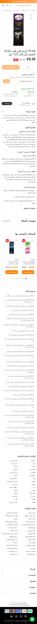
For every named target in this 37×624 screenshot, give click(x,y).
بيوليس (33, 481)
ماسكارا (15, 542)
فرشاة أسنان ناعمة (11, 545)
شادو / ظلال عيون (30, 536)
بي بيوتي (14, 484)
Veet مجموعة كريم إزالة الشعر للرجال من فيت (20, 351)
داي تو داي (14, 463)
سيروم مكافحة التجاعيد (28, 525)
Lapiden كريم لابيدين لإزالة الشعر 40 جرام (21, 314)
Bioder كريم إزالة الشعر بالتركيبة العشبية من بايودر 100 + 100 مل (19, 416)
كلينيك (33, 499)
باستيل (15, 475)
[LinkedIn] (11, 616)
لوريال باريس (13, 472)
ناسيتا (33, 466)
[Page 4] (17, 278)
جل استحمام (31, 533)
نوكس (15, 490)
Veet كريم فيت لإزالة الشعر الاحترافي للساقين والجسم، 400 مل (20, 445)
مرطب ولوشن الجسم (11, 522)
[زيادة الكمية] (33, 67)
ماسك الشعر (31, 539)
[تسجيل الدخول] (11, 5)
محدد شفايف (13, 554)
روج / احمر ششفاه (30, 516)
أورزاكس (14, 496)
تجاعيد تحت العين (30, 551)
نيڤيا (34, 478)
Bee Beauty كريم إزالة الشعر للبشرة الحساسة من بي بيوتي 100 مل (19, 301)
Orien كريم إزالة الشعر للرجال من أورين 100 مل (19, 296)
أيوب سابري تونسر (12, 481)
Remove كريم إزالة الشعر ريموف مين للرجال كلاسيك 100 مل (20, 422)
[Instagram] (25, 616)
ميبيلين (33, 484)
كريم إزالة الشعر (7, 10)
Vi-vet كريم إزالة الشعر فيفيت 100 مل (23, 331)
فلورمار (33, 472)
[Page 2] (23, 278)
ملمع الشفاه (32, 527)
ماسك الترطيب (31, 554)
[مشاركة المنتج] (31, 18)
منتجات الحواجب (30, 545)
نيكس (15, 493)
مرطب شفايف (13, 527)
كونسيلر (33, 548)
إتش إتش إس (13, 460)
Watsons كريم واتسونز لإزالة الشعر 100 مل (21, 386)
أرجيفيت (33, 460)
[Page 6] (11, 278)
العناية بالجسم (25, 10)
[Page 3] (20, 278)
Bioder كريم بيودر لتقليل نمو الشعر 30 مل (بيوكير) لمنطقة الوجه (19, 371)
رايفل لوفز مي (13, 478)
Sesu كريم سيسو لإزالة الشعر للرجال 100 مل (20, 366)
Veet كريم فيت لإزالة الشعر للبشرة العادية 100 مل (19, 382)
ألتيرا (16, 499)
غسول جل (32, 542)
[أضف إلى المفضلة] (32, 240)
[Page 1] (26, 278)
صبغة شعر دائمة (30, 522)
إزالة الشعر (16, 10)
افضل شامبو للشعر (11, 513)
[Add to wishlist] (31, 15)
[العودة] (34, 5)
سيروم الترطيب (12, 551)
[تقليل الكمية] (23, 67)
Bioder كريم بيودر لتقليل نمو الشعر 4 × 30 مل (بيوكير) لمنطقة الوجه (20, 439)
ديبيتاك (33, 259)
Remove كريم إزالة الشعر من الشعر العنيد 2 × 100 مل (19, 400)
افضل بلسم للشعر (12, 525)
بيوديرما (33, 496)
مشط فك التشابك (12, 548)
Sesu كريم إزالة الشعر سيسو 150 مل (23, 310)
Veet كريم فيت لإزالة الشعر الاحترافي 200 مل (20, 427)
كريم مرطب (31, 513)
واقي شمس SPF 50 (11, 516)
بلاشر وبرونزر (31, 530)
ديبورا (33, 490)
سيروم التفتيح (13, 536)
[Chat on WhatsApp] (32, 619)
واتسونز (15, 469)
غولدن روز (32, 469)
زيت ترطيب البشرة (11, 539)
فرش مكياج (14, 530)
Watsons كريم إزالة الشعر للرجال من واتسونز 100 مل (19, 356)
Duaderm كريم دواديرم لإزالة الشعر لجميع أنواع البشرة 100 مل (20, 346)
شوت (33, 463)
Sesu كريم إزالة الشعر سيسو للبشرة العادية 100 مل (19, 390)
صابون (15, 519)
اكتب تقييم (6, 221)
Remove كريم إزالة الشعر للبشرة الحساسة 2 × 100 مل (19, 340)
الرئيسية (33, 10)
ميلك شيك (32, 493)
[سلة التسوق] (3, 5)
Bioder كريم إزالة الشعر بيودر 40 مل (23, 395)
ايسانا (15, 466)
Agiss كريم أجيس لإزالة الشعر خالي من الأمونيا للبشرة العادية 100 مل (20, 319)
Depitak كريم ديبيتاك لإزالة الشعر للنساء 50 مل (20, 362)
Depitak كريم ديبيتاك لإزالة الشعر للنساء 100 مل (20, 306)
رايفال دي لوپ (13, 487)
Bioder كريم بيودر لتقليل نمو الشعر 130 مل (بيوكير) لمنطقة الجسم (19, 326)
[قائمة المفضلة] (7, 5)
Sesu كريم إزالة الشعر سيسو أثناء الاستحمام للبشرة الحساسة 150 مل (19, 433)
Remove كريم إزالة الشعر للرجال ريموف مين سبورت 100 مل (20, 377)
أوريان (16, 259)
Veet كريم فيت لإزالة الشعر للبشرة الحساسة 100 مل (19, 406)
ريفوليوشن (32, 475)
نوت (34, 487)
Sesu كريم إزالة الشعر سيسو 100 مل (23, 411)
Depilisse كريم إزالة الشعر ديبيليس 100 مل (21, 335)
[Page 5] (14, 278)
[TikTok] (16, 616)
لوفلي (33, 502)
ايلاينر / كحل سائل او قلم (10, 533)
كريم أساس (32, 519)
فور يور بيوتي (13, 502)
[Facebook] (21, 616)
